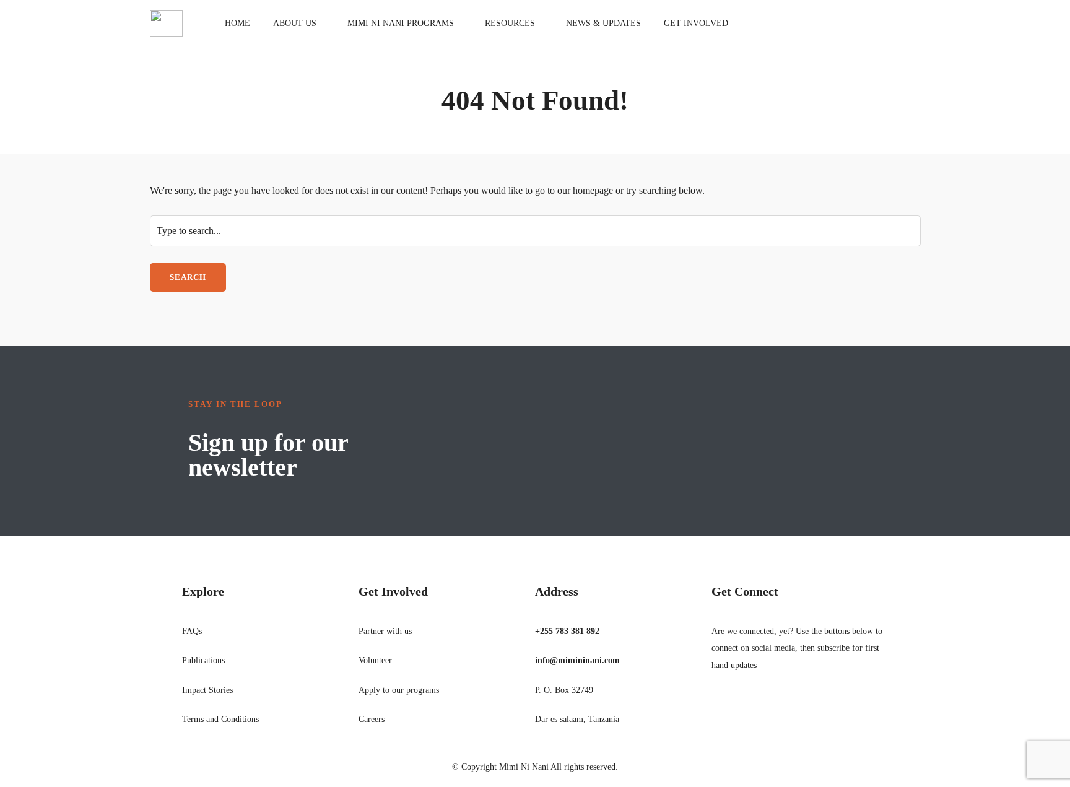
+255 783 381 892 (567, 631)
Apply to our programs (399, 690)
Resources (510, 23)
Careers (372, 719)
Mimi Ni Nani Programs (400, 23)
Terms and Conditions (220, 719)
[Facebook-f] (720, 706)
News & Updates (603, 23)
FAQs (192, 631)
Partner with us (385, 631)
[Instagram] (772, 706)
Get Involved (696, 23)
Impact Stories (207, 690)
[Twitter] (737, 706)
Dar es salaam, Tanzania (577, 719)
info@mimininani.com (577, 660)
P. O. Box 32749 (564, 690)
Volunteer (375, 660)
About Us (294, 23)
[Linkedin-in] (754, 706)
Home (237, 23)
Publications (203, 660)
